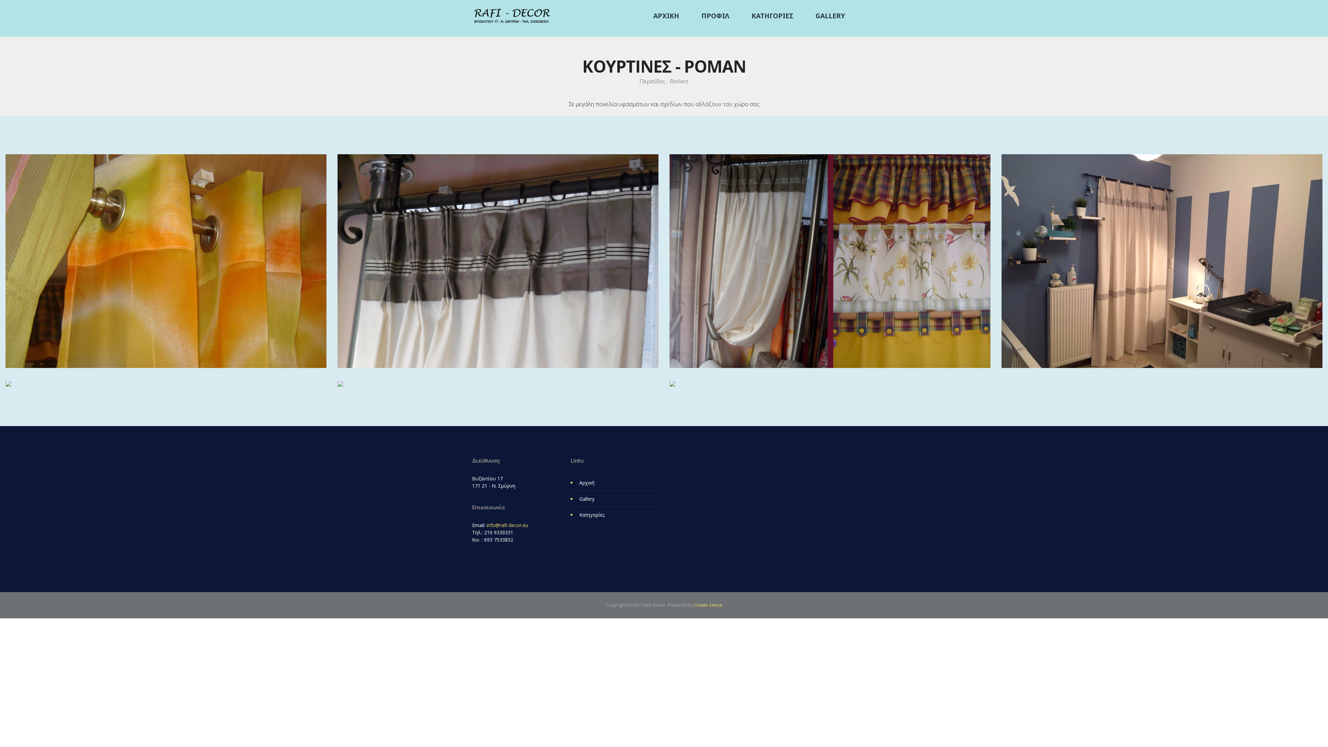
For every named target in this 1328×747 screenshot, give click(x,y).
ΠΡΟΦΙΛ (715, 15)
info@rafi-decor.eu (507, 525)
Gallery (586, 499)
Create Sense (708, 605)
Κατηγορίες (592, 514)
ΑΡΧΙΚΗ (666, 15)
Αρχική (586, 482)
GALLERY (830, 15)
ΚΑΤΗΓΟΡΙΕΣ (772, 15)
